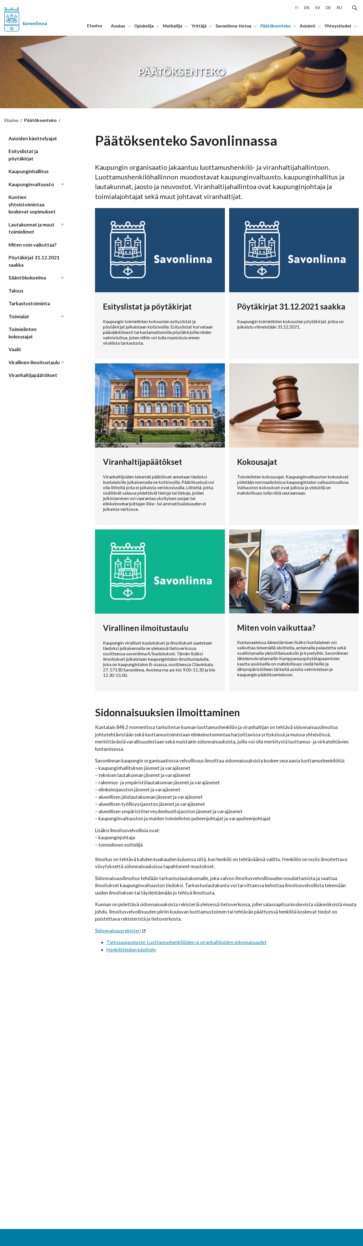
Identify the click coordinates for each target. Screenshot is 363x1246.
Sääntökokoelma (27, 278)
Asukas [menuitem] (118, 25)
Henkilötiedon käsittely (131, 950)
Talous (16, 291)
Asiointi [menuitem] (307, 25)
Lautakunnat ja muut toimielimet (31, 228)
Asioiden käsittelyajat (33, 138)
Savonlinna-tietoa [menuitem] (233, 25)
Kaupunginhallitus (28, 171)
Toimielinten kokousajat (23, 333)
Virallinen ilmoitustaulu (34, 362)
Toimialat (19, 316)
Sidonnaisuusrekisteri (118, 931)
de (328, 7)
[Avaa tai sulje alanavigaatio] (129, 25)
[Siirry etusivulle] (33, 18)
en (306, 7)
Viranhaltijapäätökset (33, 375)
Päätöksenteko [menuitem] (275, 25)
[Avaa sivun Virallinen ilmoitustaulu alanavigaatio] (62, 362)
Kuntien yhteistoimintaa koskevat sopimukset (32, 204)
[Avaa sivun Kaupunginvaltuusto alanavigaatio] (62, 184)
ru (339, 7)
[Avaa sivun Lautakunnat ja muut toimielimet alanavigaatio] (62, 224)
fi (297, 7)
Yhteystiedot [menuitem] (337, 25)
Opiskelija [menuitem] (144, 25)
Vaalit (15, 349)
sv (317, 7)
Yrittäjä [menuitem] (198, 25)
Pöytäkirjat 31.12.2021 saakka (34, 261)
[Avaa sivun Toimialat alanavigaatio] (62, 316)
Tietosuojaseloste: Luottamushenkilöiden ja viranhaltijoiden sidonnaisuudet (186, 942)
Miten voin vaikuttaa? (33, 245)
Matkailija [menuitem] (172, 25)
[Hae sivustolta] (355, 7)
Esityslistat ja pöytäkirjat (23, 155)
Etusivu (11, 120)
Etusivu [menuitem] (94, 25)
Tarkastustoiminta (29, 303)
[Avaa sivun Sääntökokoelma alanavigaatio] (62, 277)
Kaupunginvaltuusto (31, 184)
